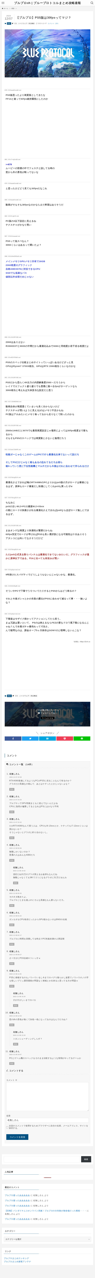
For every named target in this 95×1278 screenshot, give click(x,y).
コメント (11, 1080)
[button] (13, 738)
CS (16, 23)
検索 (86, 1159)
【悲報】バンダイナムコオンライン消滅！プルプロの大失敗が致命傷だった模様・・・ (45, 1211)
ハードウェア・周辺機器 (26, 23)
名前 (8, 1116)
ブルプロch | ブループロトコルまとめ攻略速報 (47, 2)
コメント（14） (53, 23)
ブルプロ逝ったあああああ (17, 1195)
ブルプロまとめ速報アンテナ (17, 1261)
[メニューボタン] (3, 3)
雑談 (9, 23)
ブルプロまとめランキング (16, 1258)
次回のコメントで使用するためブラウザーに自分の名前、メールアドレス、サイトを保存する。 (48, 1127)
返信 (11, 789)
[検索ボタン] (92, 3)
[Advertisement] (47, 133)
